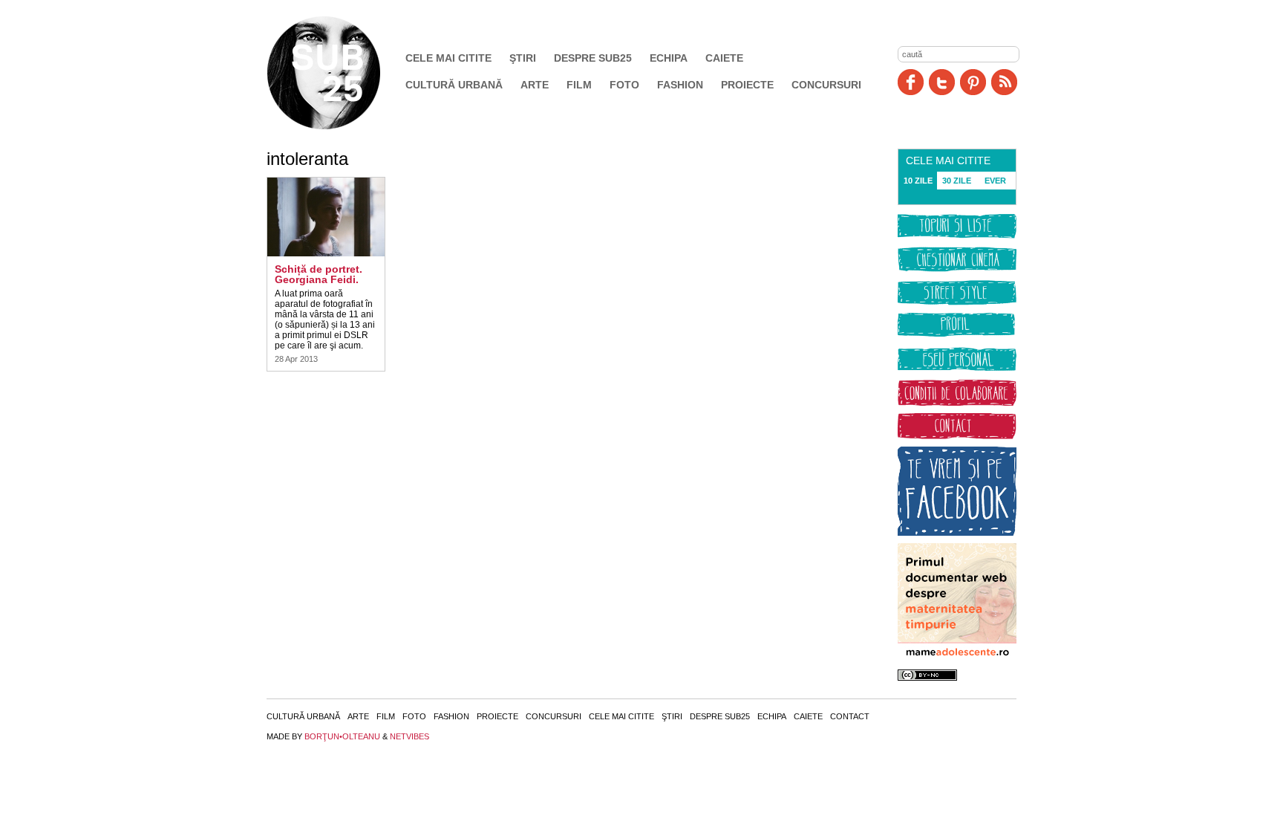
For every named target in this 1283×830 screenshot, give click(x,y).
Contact (849, 716)
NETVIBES (409, 736)
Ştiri (522, 58)
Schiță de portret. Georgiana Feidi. (318, 274)
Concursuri (826, 85)
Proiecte (747, 85)
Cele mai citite (448, 58)
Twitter (942, 82)
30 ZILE (956, 180)
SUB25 (341, 73)
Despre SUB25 (593, 58)
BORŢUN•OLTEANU (342, 736)
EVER (995, 180)
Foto (624, 85)
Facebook (911, 82)
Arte (534, 85)
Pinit (973, 82)
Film (579, 85)
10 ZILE (918, 180)
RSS (1004, 82)
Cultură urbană (454, 85)
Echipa (669, 58)
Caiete (724, 58)
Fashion (680, 85)
